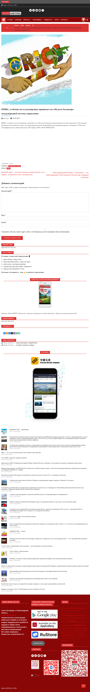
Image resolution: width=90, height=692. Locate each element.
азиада (67, 630)
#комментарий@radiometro (72, 615)
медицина (77, 633)
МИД (76, 621)
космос (72, 633)
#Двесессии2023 (76, 610)
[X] (12, 333)
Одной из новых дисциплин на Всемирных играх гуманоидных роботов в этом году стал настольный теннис (43, 502)
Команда (18, 19)
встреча (72, 630)
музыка (81, 633)
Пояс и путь (69, 625)
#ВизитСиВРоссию (66, 610)
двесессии (65, 633)
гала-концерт (83, 630)
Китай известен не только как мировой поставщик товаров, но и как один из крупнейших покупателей (33, 584)
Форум (68, 628)
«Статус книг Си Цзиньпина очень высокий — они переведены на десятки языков (26, 546)
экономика (64, 640)
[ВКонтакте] (4, 333)
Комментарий (6, 191)
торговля (73, 638)
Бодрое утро (83, 618)
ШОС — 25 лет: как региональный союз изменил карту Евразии (21, 452)
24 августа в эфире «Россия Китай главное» (23, 516)
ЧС (74, 628)
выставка (76, 630)
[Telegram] (19, 333)
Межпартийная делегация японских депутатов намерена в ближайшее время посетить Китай (38, 571)
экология (83, 638)
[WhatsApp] (17, 333)
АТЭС (71, 618)
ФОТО (57, 19)
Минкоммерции (82, 621)
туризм (78, 638)
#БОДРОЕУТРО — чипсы (17, 531)
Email (4, 222)
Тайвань (63, 628)
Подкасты (48, 19)
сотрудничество (83, 635)
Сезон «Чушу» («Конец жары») (19, 551)
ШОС (78, 628)
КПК (62, 621)
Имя (3, 215)
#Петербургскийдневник (66, 613)
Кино (65, 621)
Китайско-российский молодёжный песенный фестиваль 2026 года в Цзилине (33, 578)
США (84, 625)
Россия (77, 625)
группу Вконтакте (9, 321)
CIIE (85, 615)
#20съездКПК (65, 608)
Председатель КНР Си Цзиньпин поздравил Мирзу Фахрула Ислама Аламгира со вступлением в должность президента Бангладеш (41, 463)
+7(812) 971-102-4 (8, 345)
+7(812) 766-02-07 (8, 343)
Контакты (64, 19)
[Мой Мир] (9, 333)
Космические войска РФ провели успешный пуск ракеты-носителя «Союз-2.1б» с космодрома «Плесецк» (33, 475)
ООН (87, 621)
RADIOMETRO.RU (8, 615)
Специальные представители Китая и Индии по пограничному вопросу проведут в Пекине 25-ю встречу (42, 480)
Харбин (71, 628)
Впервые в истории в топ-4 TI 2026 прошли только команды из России (23, 589)
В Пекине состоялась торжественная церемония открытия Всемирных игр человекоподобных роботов (41, 558)
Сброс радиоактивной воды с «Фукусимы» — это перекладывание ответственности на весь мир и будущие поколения (67, 175)
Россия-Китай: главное (14, 166)
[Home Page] (3, 20)
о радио (10, 19)
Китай (70, 621)
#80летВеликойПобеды (78, 608)
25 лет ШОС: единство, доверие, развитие (14, 457)
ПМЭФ (63, 625)
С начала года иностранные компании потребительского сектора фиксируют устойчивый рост (39, 494)
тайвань (68, 638)
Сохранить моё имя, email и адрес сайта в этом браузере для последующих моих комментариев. (35, 232)
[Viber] (14, 333)
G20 (68, 618)
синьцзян (76, 635)
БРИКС (8, 168)
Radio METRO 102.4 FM (8, 247)
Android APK (38, 643)
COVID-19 (64, 618)
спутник (63, 638)
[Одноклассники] (7, 333)
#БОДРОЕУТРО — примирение (19, 429)
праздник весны (67, 635)
